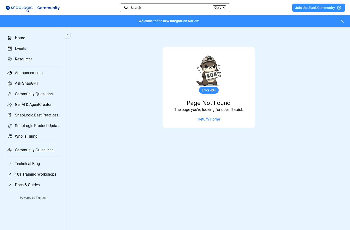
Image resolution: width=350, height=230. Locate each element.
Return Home (209, 119)
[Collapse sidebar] (67, 35)
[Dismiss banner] (342, 21)
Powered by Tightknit (33, 197)
